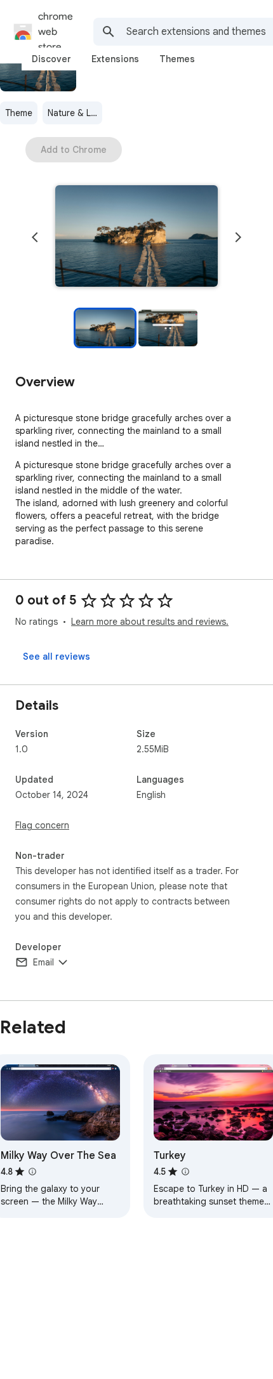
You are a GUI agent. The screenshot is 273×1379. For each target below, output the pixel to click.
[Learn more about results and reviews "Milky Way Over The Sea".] (32, 1171)
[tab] (51, 59)
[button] (136, 237)
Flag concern (42, 825)
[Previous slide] (35, 237)
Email (43, 962)
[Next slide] (238, 237)
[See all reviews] (56, 656)
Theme (18, 113)
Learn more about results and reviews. (150, 621)
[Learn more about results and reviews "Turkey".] (185, 1171)
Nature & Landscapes (75, 113)
